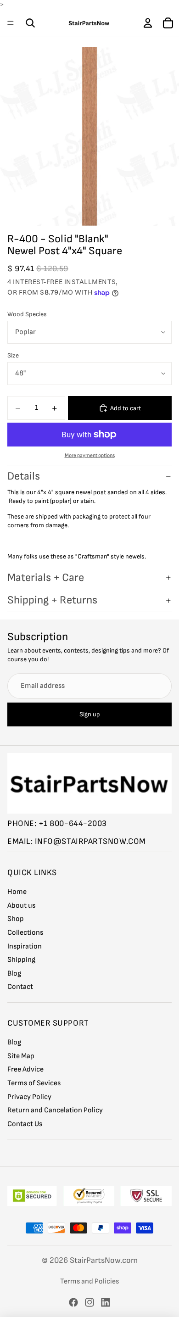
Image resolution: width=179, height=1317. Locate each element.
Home (17, 892)
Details (23, 476)
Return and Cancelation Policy (55, 1110)
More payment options (90, 455)
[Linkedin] (105, 1302)
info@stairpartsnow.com (90, 842)
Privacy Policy (29, 1097)
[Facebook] (73, 1302)
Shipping (21, 960)
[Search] (30, 23)
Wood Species (27, 314)
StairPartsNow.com (104, 1260)
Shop (15, 919)
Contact (20, 987)
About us (21, 905)
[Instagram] (89, 1302)
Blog (14, 973)
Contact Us (24, 1124)
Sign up (89, 715)
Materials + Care (45, 577)
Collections (25, 932)
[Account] (148, 23)
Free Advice (25, 1070)
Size (13, 355)
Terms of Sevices (34, 1083)
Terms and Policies (89, 1281)
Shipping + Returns (52, 600)
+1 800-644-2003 (73, 823)
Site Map (20, 1056)
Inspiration (24, 946)
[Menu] (10, 22)
